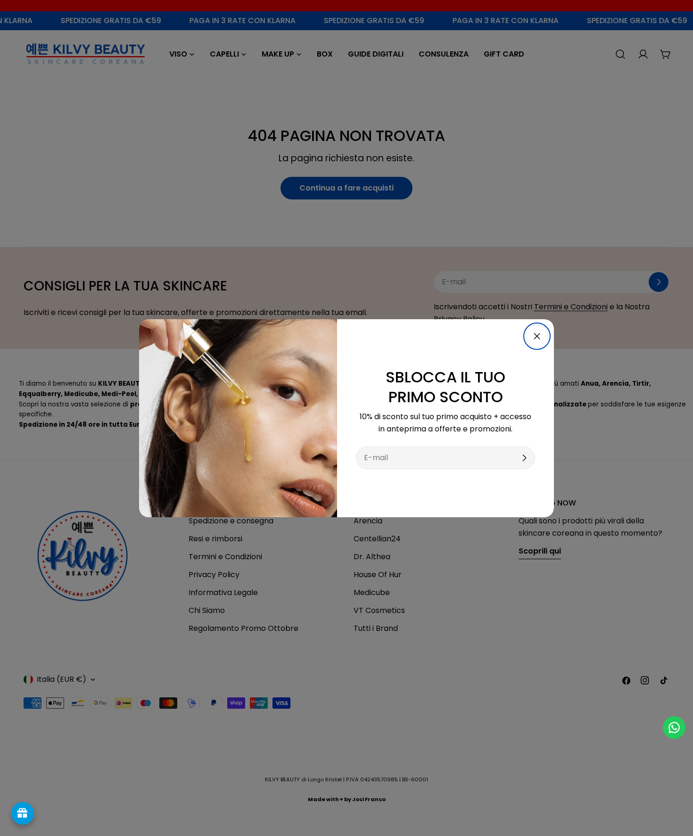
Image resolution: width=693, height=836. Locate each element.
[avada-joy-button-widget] (22, 813)
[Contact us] (674, 727)
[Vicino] (537, 336)
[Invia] (524, 458)
